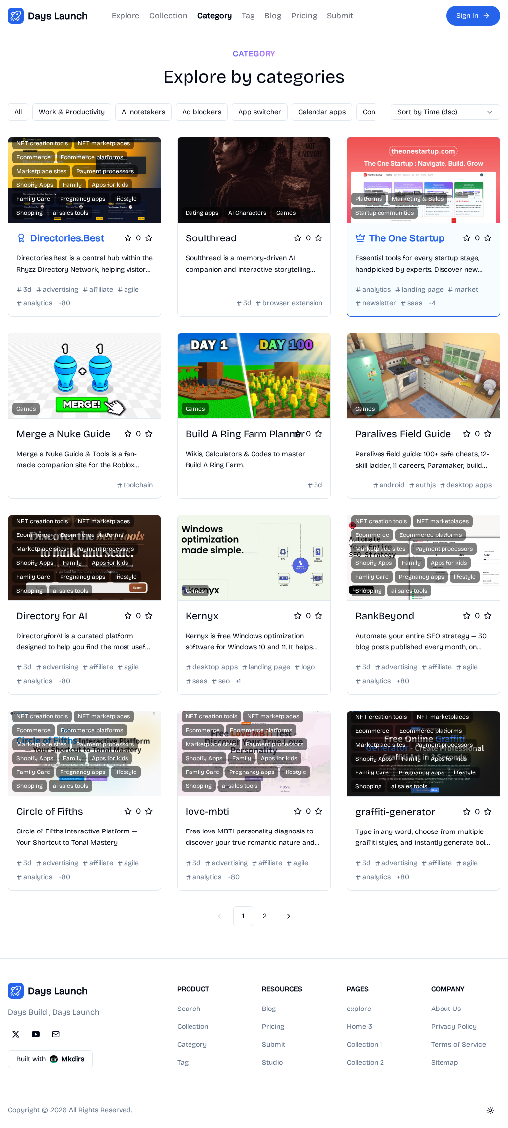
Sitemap (444, 1062)
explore (359, 1009)
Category (214, 15)
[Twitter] (16, 1034)
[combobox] (445, 112)
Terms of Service (458, 1044)
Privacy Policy (454, 1026)
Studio (272, 1062)
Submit (340, 15)
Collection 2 (365, 1062)
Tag (248, 15)
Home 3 (359, 1026)
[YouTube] (36, 1034)
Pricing (304, 15)
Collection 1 (364, 1044)
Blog (272, 15)
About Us (446, 1009)
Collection (168, 15)
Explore (125, 15)
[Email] (56, 1034)
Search (188, 1009)
